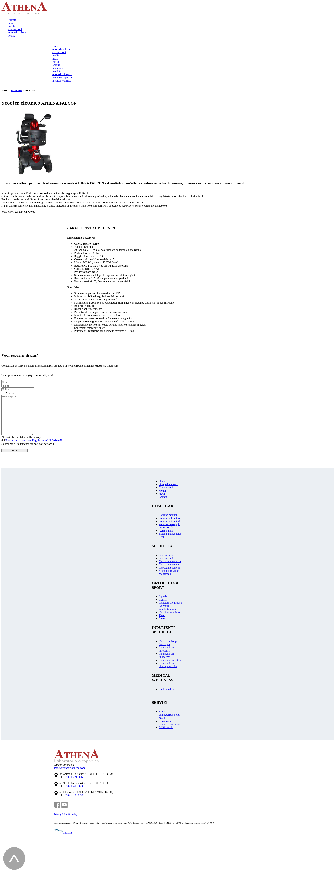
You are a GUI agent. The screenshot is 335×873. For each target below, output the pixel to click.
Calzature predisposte (170, 602)
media (11, 26)
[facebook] (57, 807)
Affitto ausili (166, 727)
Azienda (10, 393)
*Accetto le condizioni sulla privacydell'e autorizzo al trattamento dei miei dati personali (31, 440)
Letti (161, 536)
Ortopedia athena (168, 484)
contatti (12, 19)
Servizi (56, 64)
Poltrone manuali (168, 514)
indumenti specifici (62, 77)
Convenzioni (166, 487)
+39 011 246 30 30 (73, 786)
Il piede (163, 596)
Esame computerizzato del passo (169, 714)
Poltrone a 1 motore (169, 517)
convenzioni (15, 29)
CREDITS (67, 832)
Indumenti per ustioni (170, 660)
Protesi (162, 618)
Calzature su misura (169, 612)
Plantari (163, 599)
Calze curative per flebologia (169, 643)
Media (162, 490)
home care (58, 68)
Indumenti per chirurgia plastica (168, 665)
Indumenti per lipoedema (166, 655)
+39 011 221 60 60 (73, 777)
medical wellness (61, 80)
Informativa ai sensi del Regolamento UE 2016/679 (34, 440)
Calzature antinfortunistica (167, 607)
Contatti (163, 496)
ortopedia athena (17, 32)
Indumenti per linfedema (166, 649)
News (162, 493)
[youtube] (64, 807)
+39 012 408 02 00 (73, 795)
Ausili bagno (166, 530)
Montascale (165, 573)
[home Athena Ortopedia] (24, 13)
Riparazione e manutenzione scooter (171, 722)
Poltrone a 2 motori (169, 521)
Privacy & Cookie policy (66, 814)
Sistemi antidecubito (170, 533)
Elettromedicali (167, 689)
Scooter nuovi (16, 90)
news (11, 22)
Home (11, 35)
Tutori (162, 615)
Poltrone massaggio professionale (169, 526)
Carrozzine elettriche (170, 561)
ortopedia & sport (62, 74)
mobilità (56, 71)
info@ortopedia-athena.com (69, 767)
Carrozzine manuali (169, 564)
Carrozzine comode (169, 567)
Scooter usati (166, 558)
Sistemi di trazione (169, 570)
